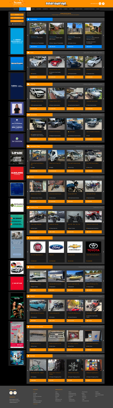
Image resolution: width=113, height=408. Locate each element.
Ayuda (34, 397)
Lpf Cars (89, 135)
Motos (56, 397)
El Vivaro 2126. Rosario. (55, 38)
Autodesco (90, 317)
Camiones (57, 396)
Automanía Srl (90, 167)
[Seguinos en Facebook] (103, 3)
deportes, (90, 355)
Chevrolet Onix (52, 254)
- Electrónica (84, 396)
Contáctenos (35, 403)
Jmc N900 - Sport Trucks (92, 101)
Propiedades (71, 396)
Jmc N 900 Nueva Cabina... (74, 163)
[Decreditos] (17, 244)
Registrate (17, 17)
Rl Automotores (54, 73)
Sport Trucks (90, 105)
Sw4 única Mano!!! (90, 131)
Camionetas (57, 394)
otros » (101, 355)
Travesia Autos (72, 73)
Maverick (33, 254)
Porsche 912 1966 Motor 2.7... (55, 313)
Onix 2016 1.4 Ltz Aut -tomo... (74, 69)
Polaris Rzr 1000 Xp (35, 224)
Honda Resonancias (92, 198)
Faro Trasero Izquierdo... (54, 343)
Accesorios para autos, (86, 326)
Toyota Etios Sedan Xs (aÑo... (56, 69)
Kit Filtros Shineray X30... (91, 343)
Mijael (33, 167)
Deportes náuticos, (90, 267)
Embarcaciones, (82, 267)
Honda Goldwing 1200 (36, 313)
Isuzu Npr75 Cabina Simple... (55, 163)
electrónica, (73, 355)
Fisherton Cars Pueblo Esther (36, 73)
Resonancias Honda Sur (74, 228)
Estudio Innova (53, 43)
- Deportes (96, 391)
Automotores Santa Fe (55, 105)
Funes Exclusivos (54, 317)
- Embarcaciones (71, 399)
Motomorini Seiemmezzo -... (37, 193)
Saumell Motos (72, 198)
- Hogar (83, 399)
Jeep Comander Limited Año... (75, 131)
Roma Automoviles (91, 73)
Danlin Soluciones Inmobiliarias (72, 42)
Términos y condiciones (37, 396)
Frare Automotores (73, 105)
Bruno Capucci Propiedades (38, 43)
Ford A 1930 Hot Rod (73, 313)
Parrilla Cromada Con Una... (37, 343)
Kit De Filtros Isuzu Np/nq (74, 343)
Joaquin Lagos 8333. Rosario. (37, 38)
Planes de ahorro (58, 400)
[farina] (17, 86)
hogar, (83, 355)
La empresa (35, 393)
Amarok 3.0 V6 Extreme (36, 131)
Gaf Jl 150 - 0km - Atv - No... (55, 224)
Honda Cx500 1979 (53, 193)
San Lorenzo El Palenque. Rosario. (74, 38)
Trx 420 (88, 224)
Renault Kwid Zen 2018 (36, 69)
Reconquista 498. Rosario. (92, 38)
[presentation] (28, 35)
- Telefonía (83, 394)
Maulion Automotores (37, 135)
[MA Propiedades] (17, 283)
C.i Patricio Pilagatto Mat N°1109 (92, 42)
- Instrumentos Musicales (99, 394)
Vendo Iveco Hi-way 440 (36, 163)
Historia (34, 399)
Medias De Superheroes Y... (74, 372)
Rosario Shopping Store (37, 377)
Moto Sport (34, 198)
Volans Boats (72, 286)
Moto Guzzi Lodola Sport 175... (93, 313)
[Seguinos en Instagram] (100, 3)
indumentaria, (96, 355)
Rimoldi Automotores (55, 198)
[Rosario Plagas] (17, 205)
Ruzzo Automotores (36, 105)
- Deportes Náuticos (72, 400)
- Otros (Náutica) (84, 391)
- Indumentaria (97, 393)
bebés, (86, 355)
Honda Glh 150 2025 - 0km (92, 193)
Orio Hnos (52, 167)
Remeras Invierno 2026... (55, 372)
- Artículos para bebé (85, 400)
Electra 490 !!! (89, 284)
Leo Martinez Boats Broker (93, 286)
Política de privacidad (37, 402)
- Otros (96, 396)
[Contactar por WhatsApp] (17, 63)
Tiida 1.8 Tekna (89, 69)
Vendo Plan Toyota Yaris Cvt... (74, 254)
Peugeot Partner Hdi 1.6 (36, 101)
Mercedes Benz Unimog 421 (92, 163)
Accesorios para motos (97, 326)
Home (34, 391)
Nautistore (34, 286)
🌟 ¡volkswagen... (53, 131)
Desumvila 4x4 (35, 228)
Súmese (34, 394)
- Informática (84, 397)
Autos (56, 391)
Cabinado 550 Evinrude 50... (37, 284)
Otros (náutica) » (99, 267)
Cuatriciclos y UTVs (58, 399)
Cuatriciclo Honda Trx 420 (74, 224)
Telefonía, (68, 355)
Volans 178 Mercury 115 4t (74, 284)
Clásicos (70, 391)
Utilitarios (57, 393)
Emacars (34, 317)
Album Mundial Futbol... (91, 372)
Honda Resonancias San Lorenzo (92, 228)
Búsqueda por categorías (37, 400)
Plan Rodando (89, 254)
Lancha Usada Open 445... (55, 284)
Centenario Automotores (56, 135)
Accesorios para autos (72, 393)
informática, (79, 355)
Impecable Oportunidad (73, 101)
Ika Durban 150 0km (72, 193)
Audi (70, 135)
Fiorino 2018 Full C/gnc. (54, 101)
